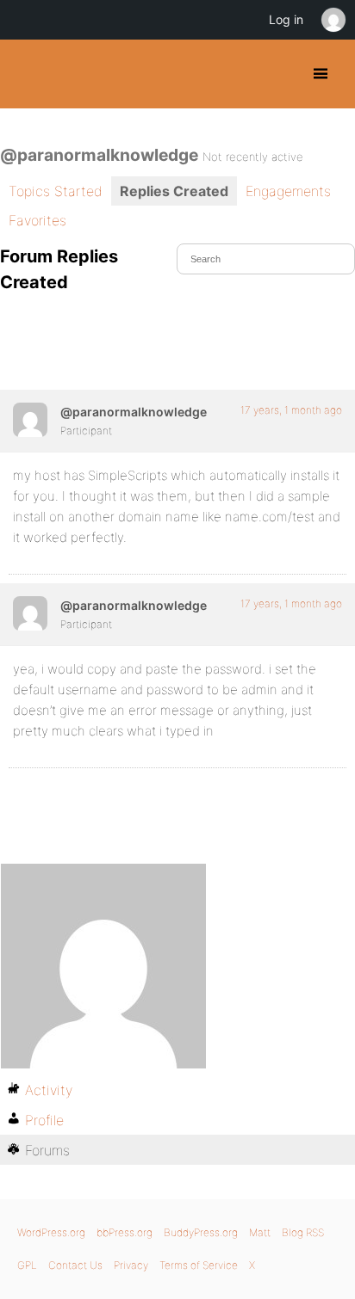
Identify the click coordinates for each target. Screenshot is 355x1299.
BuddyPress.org (28, 74)
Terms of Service (198, 1265)
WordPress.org (51, 1232)
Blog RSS (303, 1232)
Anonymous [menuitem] (332, 20)
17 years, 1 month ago (291, 409)
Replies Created (174, 191)
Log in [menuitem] (286, 19)
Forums (47, 1150)
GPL (27, 1265)
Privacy (131, 1265)
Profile (44, 1120)
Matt (260, 1232)
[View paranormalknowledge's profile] (30, 420)
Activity (48, 1090)
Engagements (288, 191)
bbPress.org (125, 1232)
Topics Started (56, 191)
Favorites (37, 220)
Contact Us (75, 1265)
